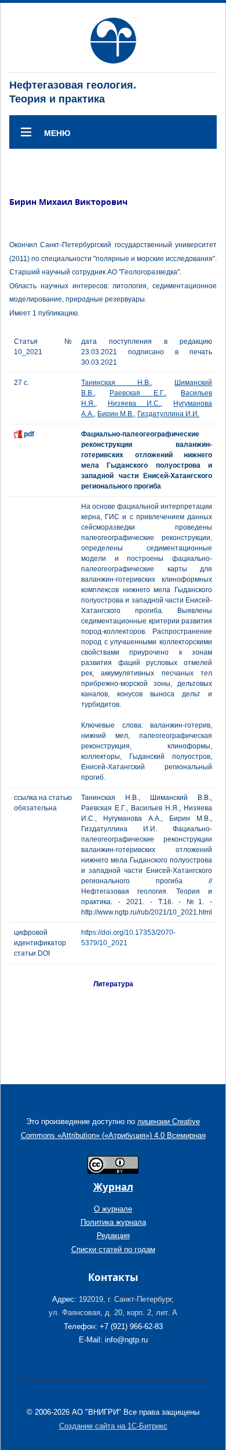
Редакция (113, 1235)
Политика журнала (113, 1222)
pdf (29, 434)
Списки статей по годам (113, 1249)
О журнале (113, 1209)
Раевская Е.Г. (138, 393)
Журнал (113, 1187)
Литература (113, 984)
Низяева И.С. (134, 403)
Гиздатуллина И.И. (168, 414)
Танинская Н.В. (116, 383)
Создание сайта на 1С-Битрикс (113, 1426)
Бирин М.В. (115, 414)
